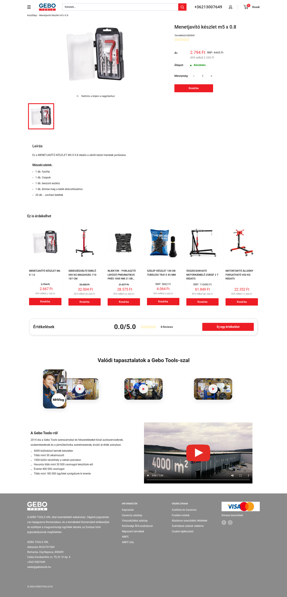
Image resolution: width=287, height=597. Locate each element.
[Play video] (80, 389)
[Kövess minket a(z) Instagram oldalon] (230, 522)
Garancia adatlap (132, 515)
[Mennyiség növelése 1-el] (211, 75)
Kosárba (194, 88)
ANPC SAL (128, 542)
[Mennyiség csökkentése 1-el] (193, 75)
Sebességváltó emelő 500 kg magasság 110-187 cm (82, 274)
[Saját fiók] (230, 7)
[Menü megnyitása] (29, 7)
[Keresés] (182, 7)
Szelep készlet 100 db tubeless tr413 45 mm (161, 272)
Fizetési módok (181, 515)
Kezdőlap (32, 15)
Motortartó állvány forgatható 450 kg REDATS (239, 274)
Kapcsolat (128, 509)
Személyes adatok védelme (188, 526)
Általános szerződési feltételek (189, 520)
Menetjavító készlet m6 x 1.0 (44, 272)
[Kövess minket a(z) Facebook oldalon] (224, 522)
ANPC (125, 536)
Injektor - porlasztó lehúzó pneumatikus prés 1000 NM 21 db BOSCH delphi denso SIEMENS (122, 278)
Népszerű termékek (133, 531)
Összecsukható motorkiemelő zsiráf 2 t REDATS (202, 274)
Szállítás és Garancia (184, 509)
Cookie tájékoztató (182, 531)
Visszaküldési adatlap (135, 520)
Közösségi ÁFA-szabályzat (137, 526)
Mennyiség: (181, 75)
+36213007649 (208, 7)
